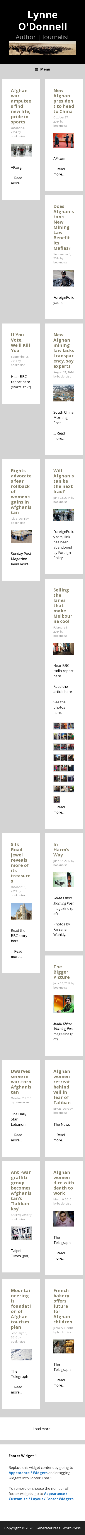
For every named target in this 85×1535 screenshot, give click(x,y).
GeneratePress (48, 1528)
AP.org (16, 167)
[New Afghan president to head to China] (63, 146)
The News (61, 1124)
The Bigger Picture (61, 972)
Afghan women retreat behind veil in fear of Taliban (62, 1086)
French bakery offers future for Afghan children (62, 1306)
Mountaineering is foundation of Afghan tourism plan (21, 1308)
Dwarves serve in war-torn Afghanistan (21, 1081)
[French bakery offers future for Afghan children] (63, 1352)
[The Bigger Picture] (63, 1011)
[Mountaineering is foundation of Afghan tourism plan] (21, 1359)
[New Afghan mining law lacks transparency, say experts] (63, 400)
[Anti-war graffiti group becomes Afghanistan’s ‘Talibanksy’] (21, 1238)
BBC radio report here (63, 670)
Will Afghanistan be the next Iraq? (63, 481)
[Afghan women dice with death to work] (63, 1225)
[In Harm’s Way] (63, 885)
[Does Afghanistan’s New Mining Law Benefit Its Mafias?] (63, 285)
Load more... (42, 1428)
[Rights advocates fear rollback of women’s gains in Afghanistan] (21, 541)
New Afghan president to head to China (63, 101)
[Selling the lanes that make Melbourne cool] (63, 653)
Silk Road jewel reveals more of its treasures (21, 862)
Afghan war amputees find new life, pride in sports (21, 106)
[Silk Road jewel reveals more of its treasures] (21, 918)
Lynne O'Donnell (42, 20)
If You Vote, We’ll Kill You (20, 342)
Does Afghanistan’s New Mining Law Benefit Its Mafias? (63, 227)
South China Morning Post (63, 417)
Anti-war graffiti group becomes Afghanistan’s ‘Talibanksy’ (21, 1190)
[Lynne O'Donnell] (42, 47)
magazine (63, 903)
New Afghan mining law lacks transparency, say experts (63, 350)
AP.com (59, 158)
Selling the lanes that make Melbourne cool (62, 605)
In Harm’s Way (61, 849)
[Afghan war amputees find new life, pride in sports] (21, 155)
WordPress (72, 1528)
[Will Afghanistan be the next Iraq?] (63, 519)
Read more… (21, 564)
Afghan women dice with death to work (63, 1182)
